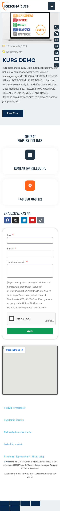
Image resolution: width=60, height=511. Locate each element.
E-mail (10, 248)
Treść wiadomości (16, 262)
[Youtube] (56, 59)
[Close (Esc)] (5, 503)
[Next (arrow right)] (15, 508)
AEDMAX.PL (8, 462)
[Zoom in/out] (35, 503)
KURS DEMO (19, 60)
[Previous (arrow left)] (5, 508)
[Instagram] (56, 46)
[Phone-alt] (56, 27)
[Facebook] (56, 40)
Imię (9, 235)
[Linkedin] (56, 52)
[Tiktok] (56, 65)
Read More (13, 113)
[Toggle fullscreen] (25, 503)
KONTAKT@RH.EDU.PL (30, 168)
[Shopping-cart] (56, 33)
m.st (38, 465)
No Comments (14, 52)
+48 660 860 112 (30, 198)
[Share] (15, 503)
